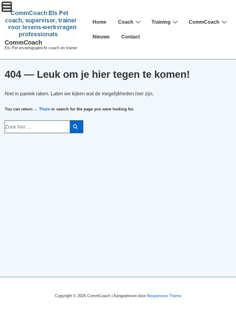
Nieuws (101, 36)
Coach (125, 22)
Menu (7, 7)
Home (99, 22)
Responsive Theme (164, 295)
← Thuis (42, 109)
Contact (130, 36)
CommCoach (23, 42)
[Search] (76, 127)
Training (161, 22)
